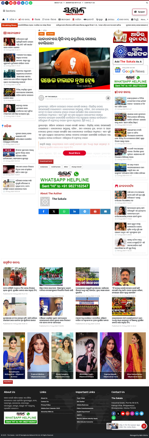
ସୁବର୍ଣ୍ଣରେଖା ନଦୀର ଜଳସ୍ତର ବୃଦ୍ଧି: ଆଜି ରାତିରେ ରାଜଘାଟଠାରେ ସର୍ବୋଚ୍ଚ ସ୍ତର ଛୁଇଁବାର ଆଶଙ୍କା (20, 319)
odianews (44, 167)
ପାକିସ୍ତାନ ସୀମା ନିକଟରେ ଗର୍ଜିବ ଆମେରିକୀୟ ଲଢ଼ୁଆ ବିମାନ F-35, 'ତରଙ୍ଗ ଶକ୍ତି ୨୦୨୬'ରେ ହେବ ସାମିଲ (62, 25)
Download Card (46, 161)
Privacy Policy (46, 405)
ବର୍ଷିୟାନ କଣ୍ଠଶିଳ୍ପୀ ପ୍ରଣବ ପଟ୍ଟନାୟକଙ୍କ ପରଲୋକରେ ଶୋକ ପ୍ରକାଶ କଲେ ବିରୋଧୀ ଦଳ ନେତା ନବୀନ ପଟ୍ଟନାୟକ (55, 320)
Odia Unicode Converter (85, 422)
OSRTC (79, 415)
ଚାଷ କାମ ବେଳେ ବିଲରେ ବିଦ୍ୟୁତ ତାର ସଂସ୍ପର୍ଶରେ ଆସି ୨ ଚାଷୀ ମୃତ (25, 169)
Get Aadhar (81, 401)
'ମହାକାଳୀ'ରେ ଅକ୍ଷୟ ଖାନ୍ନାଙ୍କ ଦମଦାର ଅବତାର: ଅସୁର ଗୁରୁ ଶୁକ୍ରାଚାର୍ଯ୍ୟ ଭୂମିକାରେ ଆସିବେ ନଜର (18, 59)
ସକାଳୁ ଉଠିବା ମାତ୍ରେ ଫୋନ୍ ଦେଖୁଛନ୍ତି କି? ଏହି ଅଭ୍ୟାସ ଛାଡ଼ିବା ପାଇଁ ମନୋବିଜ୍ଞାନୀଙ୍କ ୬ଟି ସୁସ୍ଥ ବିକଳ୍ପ (130, 243)
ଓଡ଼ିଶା (45, 30)
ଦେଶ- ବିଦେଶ (50, 20)
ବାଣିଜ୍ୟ (78, 20)
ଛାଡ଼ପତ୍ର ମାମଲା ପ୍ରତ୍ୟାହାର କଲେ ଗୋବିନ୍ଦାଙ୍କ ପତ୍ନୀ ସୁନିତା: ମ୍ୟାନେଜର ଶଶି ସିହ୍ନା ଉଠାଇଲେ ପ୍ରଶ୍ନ (18, 109)
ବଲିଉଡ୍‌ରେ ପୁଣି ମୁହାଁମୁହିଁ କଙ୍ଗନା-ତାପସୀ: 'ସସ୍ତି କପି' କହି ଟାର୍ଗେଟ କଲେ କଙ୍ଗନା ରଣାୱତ (18, 43)
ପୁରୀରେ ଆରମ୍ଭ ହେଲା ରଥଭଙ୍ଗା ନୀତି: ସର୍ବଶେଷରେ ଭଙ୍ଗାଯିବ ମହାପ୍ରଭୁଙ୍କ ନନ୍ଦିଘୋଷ (17, 137)
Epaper (141, 12)
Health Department (83, 412)
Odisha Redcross (82, 405)
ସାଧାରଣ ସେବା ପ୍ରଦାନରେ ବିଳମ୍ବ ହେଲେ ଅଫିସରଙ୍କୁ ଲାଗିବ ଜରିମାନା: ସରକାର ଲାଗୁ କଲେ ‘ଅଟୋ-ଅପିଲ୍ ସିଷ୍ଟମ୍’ (130, 118)
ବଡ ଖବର (25, 20)
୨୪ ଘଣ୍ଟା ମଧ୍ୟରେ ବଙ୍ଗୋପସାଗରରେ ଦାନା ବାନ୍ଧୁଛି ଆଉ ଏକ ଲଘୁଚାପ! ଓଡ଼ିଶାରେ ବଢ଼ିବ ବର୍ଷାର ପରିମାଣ (130, 168)
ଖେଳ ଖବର (124, 20)
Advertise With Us (73, 3)
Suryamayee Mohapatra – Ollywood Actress (14, 374)
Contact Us (90, 3)
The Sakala (59, 199)
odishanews (56, 167)
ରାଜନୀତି (90, 20)
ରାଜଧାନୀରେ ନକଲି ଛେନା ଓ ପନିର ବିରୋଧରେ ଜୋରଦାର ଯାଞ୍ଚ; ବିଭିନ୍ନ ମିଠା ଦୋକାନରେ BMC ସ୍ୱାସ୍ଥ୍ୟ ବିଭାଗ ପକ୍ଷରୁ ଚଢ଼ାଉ (129, 135)
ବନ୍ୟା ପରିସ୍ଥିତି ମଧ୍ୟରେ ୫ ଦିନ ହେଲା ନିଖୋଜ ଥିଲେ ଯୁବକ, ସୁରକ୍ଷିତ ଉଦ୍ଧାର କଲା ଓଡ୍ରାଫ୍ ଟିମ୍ (20, 289)
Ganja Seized (77, 167)
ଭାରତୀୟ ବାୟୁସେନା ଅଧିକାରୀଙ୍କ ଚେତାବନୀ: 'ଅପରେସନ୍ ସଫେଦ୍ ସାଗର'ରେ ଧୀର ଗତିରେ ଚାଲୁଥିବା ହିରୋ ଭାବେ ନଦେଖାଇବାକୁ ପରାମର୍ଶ (18, 76)
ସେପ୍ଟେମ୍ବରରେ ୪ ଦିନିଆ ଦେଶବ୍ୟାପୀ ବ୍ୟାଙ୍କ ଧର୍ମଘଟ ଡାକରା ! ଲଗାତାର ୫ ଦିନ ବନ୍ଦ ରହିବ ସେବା (130, 102)
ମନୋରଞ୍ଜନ (65, 20)
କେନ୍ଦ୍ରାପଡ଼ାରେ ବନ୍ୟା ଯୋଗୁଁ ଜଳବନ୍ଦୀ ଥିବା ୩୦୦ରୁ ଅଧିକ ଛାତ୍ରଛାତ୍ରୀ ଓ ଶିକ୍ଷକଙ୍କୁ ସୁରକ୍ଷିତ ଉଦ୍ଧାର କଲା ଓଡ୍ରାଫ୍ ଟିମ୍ (128, 320)
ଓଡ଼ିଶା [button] (11, 20)
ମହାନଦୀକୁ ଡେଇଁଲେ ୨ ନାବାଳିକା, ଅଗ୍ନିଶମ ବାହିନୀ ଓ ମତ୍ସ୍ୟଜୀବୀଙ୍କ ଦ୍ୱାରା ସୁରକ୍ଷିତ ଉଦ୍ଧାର (92, 319)
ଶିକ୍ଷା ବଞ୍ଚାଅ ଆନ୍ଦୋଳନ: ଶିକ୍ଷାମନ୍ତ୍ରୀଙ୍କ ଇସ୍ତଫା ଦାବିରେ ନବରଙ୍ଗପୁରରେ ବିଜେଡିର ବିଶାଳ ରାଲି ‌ (56, 289)
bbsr (66, 167)
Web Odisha (143, 435)
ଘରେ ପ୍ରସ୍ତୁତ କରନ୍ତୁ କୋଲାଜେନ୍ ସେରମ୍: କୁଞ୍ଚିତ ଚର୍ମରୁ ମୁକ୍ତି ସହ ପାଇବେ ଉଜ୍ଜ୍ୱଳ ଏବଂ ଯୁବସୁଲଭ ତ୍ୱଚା (128, 228)
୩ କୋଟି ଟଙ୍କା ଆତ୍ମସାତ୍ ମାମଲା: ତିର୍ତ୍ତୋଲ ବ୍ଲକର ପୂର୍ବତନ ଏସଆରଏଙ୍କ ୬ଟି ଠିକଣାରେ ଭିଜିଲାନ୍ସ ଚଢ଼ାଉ (130, 152)
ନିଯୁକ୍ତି (135, 20)
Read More (74, 153)
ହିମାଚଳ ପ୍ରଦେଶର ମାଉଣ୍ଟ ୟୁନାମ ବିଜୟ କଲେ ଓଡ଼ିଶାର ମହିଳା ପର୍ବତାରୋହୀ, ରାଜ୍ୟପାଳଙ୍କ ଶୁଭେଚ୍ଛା (18, 154)
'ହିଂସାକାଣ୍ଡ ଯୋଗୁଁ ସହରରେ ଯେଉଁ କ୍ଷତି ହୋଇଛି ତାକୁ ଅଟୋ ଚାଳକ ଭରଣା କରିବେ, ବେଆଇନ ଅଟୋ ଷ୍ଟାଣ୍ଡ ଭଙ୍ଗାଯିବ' (127, 290)
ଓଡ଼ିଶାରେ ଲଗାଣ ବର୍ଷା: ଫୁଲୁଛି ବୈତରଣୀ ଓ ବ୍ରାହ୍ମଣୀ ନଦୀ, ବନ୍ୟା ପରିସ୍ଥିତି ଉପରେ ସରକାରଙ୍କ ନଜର (17, 184)
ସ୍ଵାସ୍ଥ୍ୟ (100, 20)
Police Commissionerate (85, 408)
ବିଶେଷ (37, 20)
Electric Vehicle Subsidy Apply (87, 418)
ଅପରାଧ (110, 20)
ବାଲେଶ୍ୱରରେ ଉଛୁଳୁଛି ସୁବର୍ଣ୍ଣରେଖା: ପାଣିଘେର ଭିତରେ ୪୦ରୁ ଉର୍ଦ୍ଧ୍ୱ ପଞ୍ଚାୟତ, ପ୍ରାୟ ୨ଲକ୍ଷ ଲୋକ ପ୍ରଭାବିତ (93, 290)
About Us (58, 3)
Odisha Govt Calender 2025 (50, 408)
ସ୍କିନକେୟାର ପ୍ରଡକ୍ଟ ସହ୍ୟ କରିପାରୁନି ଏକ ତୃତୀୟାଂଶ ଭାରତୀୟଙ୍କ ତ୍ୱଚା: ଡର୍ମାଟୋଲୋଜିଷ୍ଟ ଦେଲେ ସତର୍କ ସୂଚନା (130, 212)
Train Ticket (81, 398)
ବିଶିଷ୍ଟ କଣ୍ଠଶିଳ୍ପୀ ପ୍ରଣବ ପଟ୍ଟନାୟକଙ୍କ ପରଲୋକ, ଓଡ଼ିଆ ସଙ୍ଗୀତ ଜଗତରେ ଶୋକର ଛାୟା (18, 93)
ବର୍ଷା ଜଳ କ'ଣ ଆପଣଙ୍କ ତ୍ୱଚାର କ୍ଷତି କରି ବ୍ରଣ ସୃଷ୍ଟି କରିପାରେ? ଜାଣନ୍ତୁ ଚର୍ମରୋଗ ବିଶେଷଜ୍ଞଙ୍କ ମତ (130, 196)
